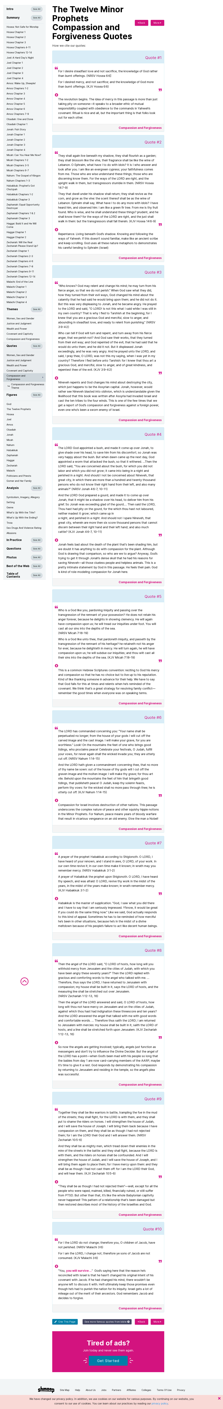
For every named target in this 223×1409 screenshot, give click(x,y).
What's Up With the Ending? (22, 517)
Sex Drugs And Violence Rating (24, 527)
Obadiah (11, 429)
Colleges (146, 1390)
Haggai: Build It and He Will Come (21, 225)
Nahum (10, 445)
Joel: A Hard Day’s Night (20, 57)
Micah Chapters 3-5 (18, 165)
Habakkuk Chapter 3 (18, 199)
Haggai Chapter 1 (16, 232)
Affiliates (131, 1390)
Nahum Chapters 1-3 (18, 180)
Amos (10, 424)
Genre (10, 507)
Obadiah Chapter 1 (17, 124)
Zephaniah (12, 455)
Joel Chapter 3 (15, 73)
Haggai (10, 460)
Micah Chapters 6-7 (18, 170)
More (157, 22)
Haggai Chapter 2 (16, 237)
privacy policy (160, 1403)
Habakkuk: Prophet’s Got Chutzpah (21, 187)
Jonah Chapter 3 (16, 144)
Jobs (103, 1390)
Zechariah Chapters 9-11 (20, 271)
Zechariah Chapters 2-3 (20, 256)
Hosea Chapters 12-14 (19, 52)
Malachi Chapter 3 (17, 297)
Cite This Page (66, 1321)
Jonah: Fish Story (16, 129)
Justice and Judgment (19, 323)
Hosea (10, 414)
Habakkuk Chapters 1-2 (20, 194)
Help (77, 1390)
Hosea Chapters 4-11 (19, 47)
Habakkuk (12, 450)
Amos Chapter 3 (16, 93)
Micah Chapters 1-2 (17, 160)
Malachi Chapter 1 (16, 286)
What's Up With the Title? (21, 512)
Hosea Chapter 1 (16, 32)
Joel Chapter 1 (15, 62)
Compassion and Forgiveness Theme (27, 386)
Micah (10, 439)
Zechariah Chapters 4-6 (20, 261)
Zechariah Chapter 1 (18, 250)
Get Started (108, 1361)
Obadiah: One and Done (20, 119)
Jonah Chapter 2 (16, 139)
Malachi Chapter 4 (17, 302)
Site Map (65, 1390)
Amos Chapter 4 (16, 98)
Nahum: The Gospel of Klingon (23, 175)
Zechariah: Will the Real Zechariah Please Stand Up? (22, 244)
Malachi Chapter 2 (17, 292)
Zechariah (12, 465)
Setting (11, 502)
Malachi (11, 470)
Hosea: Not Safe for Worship (23, 26)
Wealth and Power (17, 328)
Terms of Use (164, 1390)
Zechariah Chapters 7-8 (20, 266)
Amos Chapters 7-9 (18, 113)
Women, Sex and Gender (20, 318)
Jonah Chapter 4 (16, 149)
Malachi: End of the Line (20, 281)
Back (142, 22)
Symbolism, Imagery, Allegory (23, 497)
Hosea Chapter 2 (16, 37)
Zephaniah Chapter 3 (18, 218)
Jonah (10, 434)
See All (36, 9)
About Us (91, 1390)
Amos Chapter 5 (16, 103)
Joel (9, 419)
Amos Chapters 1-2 (17, 88)
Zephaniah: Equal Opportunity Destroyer (23, 206)
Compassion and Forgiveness (23, 339)
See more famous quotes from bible (106, 1321)
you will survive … (79, 1270)
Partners (116, 1390)
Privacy (181, 1390)
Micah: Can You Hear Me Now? (24, 155)
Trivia (9, 522)
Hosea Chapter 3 (16, 42)
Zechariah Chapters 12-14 (21, 276)
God (9, 404)
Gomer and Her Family (19, 480)
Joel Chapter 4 (15, 78)
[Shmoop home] (46, 1389)
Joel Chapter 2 (15, 67)
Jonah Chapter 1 (16, 134)
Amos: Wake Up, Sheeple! (21, 83)
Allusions (11, 533)
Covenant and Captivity (20, 333)
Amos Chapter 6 (16, 108)
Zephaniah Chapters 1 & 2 (21, 213)
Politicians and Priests (19, 475)
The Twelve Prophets (19, 409)
